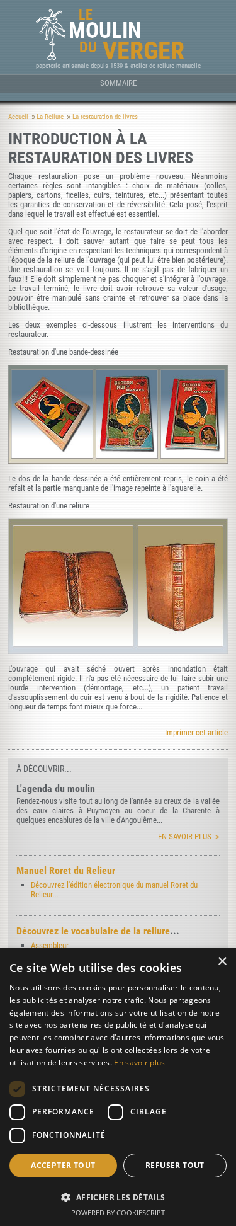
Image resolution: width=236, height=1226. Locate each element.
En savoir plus (184, 836)
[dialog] (118, 1087)
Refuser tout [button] (175, 1165)
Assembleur (50, 945)
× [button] (222, 961)
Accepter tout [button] (63, 1165)
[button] (118, 1197)
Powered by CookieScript (118, 1212)
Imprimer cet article (196, 732)
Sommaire (118, 83)
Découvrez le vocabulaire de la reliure (93, 931)
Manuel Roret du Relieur (65, 870)
